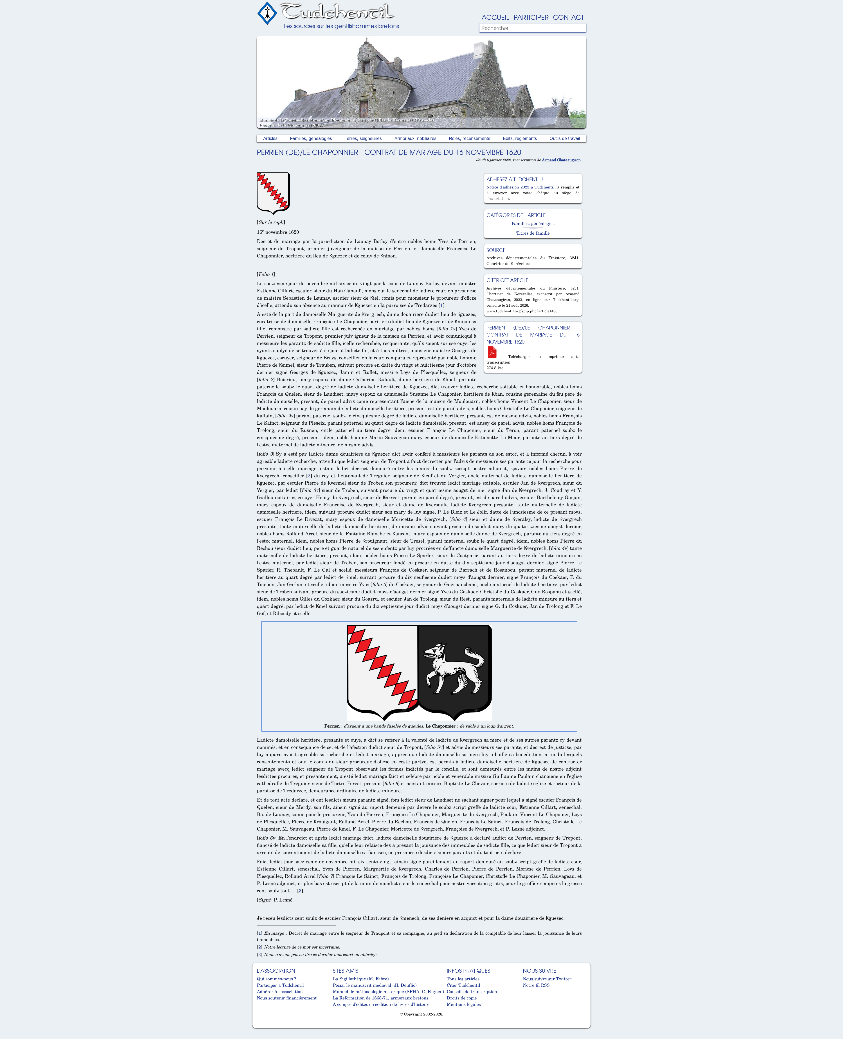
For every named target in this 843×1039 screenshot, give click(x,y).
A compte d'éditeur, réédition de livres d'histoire (381, 1004)
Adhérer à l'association (280, 991)
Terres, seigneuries (363, 138)
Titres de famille (533, 233)
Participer (531, 17)
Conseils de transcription (472, 991)
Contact (568, 17)
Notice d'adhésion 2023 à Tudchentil (520, 187)
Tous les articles (463, 979)
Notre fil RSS (536, 985)
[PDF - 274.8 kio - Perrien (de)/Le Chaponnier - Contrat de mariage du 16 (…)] (494, 356)
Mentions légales (464, 1004)
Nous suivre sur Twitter (547, 979)
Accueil (495, 17)
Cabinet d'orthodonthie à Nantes (260, 1025)
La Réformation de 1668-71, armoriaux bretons (380, 998)
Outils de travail (564, 138)
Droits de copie (462, 998)
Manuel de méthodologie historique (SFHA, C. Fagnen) (388, 991)
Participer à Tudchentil (280, 985)
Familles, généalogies (311, 138)
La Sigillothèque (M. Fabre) (361, 979)
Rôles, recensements (469, 138)
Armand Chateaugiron (561, 160)
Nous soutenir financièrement (287, 998)
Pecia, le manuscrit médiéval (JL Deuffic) (375, 985)
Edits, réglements (520, 138)
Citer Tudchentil (463, 985)
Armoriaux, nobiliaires (415, 138)
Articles (270, 138)
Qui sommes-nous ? (276, 979)
